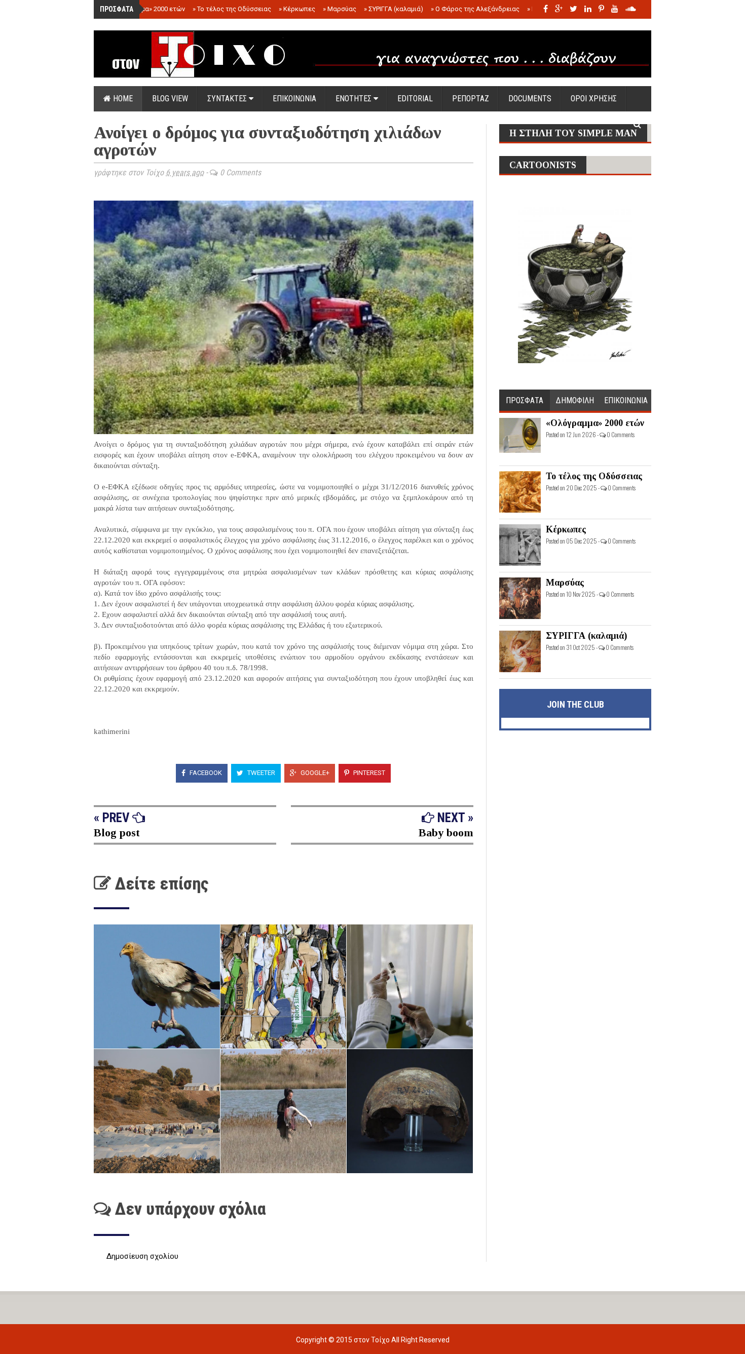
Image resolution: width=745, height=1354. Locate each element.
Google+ (314, 773)
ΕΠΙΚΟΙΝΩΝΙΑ (294, 98)
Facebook (205, 773)
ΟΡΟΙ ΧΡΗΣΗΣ (594, 98)
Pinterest (368, 773)
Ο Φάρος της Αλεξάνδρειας (475, 9)
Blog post (117, 832)
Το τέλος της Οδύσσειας (232, 9)
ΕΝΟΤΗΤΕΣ (355, 98)
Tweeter (260, 773)
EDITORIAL (415, 98)
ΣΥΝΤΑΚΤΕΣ (228, 98)
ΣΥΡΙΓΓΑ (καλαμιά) (393, 9)
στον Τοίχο (372, 1340)
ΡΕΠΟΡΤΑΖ (470, 98)
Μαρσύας (339, 9)
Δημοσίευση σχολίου (142, 1256)
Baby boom (446, 832)
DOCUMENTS (529, 98)
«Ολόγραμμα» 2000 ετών (145, 9)
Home (122, 98)
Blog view (170, 98)
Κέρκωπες (297, 9)
